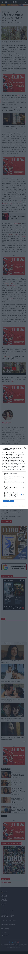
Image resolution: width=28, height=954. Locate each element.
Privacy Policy (22, 505)
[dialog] (14, 477)
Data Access (14, 505)
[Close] (25, 448)
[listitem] (14, 474)
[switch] (22, 477)
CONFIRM (8, 500)
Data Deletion (6, 505)
